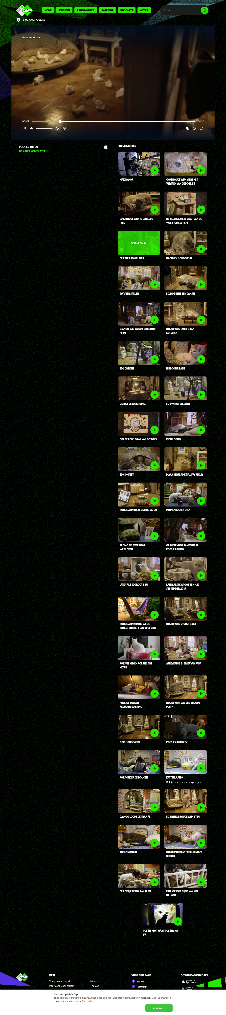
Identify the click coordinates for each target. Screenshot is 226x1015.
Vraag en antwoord (59, 980)
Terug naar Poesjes (33, 19)
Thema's (94, 985)
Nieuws (94, 980)
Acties (144, 10)
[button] (113, 82)
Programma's (85, 10)
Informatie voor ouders (61, 985)
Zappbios (107, 10)
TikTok (140, 981)
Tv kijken (64, 10)
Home (48, 10)
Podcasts (126, 10)
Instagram (141, 986)
